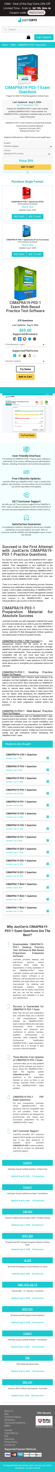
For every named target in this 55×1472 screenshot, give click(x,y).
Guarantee (9, 1439)
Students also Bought (18, 744)
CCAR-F (27, 1333)
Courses (8, 1430)
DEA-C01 (27, 1382)
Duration (7, 143)
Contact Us (9, 1445)
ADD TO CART (35, 216)
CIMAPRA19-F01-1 (21, 837)
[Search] (5, 29)
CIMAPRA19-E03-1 (21, 848)
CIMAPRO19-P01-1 (21, 801)
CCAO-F (27, 1187)
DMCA (7, 1426)
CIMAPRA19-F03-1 (21, 813)
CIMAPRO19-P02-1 (21, 790)
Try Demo (25, 369)
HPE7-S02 (27, 1236)
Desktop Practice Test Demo (17, 390)
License (7, 150)
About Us (8, 1411)
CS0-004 (27, 1211)
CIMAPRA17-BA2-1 (21, 907)
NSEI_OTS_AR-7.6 (27, 1284)
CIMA (13, 45)
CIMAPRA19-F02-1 (21, 825)
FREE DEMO (19, 216)
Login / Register (44, 37)
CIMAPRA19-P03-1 (21, 766)
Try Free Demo (27, 435)
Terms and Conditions (14, 1423)
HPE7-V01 (27, 1309)
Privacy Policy (10, 1442)
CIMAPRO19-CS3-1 (21, 754)
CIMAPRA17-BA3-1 (21, 896)
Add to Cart (25, 376)
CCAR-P (27, 1162)
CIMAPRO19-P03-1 (21, 778)
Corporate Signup (12, 1417)
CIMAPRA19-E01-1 (21, 872)
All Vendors (9, 1420)
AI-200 (27, 1260)
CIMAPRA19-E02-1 (21, 860)
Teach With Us (11, 1433)
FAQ (6, 1436)
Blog (6, 1414)
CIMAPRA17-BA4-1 (21, 884)
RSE (27, 1357)
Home (5, 45)
